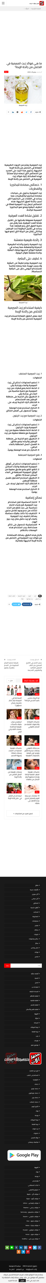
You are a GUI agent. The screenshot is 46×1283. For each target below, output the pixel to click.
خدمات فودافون (33, 1093)
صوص (36, 925)
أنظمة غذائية (34, 973)
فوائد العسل (34, 1137)
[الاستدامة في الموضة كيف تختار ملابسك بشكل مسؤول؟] (14, 690)
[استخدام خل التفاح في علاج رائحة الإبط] (14, 788)
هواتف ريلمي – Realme (30, 1207)
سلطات (36, 930)
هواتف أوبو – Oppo (32, 1198)
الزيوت (29, 596)
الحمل (36, 982)
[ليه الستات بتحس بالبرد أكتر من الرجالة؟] (31, 690)
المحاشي (35, 903)
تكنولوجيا (35, 1079)
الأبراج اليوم (35, 1106)
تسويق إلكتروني (33, 1189)
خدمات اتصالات (34, 1102)
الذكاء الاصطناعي (33, 1185)
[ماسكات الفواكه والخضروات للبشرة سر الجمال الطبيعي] (31, 714)
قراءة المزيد (12, 1280)
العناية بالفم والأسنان (32, 1009)
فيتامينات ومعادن (33, 1142)
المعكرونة (35, 916)
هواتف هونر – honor (32, 1234)
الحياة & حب (35, 987)
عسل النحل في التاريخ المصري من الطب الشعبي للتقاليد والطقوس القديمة (34, 666)
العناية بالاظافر (34, 996)
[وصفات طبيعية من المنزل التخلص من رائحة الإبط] (14, 764)
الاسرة (36, 978)
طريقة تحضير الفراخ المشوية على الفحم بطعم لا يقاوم (11, 665)
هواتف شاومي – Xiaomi (30, 1216)
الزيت (35, 596)
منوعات (36, 1040)
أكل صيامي (34, 898)
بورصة (36, 1115)
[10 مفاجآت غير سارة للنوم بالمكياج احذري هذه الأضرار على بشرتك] (31, 788)
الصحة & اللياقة (34, 991)
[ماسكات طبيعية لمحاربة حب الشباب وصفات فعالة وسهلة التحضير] (14, 740)
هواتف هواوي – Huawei (30, 1230)
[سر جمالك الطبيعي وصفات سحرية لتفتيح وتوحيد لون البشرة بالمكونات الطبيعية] (31, 740)
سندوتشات (35, 921)
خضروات (35, 1133)
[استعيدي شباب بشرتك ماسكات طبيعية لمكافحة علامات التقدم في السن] (14, 714)
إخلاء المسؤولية (31, 1269)
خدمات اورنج (34, 1088)
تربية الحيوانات (34, 1027)
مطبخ (36, 885)
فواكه (36, 952)
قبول (22, 1280)
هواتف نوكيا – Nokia (32, 1225)
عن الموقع (20, 1269)
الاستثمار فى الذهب (32, 1075)
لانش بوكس (34, 947)
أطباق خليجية (34, 907)
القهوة (36, 1013)
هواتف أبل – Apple (32, 1194)
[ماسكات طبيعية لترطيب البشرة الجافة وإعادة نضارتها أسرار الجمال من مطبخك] (31, 764)
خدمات (36, 1084)
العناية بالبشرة (34, 1000)
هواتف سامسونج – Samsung (29, 1212)
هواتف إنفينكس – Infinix (30, 1203)
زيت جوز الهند (29, 599)
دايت (37, 1036)
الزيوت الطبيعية (21, 596)
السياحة (36, 1022)
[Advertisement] (23, 36)
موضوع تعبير (34, 1045)
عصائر (36, 943)
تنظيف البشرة (12, 596)
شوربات (36, 934)
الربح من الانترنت (33, 1070)
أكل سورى (35, 894)
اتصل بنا (11, 1269)
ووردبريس (35, 1180)
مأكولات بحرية (34, 889)
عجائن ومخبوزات (33, 938)
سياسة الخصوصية (15, 1266)
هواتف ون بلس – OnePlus (30, 1238)
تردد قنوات (35, 1128)
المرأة (6, 72)
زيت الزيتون (38, 599)
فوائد (22, 599)
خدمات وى (35, 1097)
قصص (36, 956)
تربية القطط (35, 1031)
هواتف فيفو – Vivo (32, 1221)
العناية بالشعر (34, 1005)
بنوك (37, 1111)
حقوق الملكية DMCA (30, 1266)
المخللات (35, 912)
